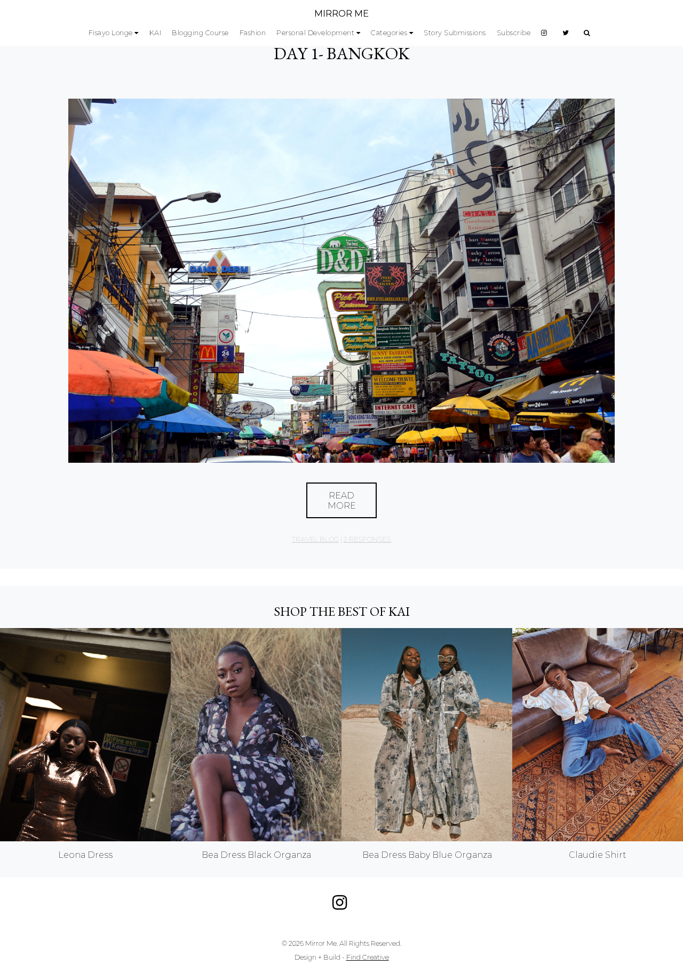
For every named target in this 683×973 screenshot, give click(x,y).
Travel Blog (315, 539)
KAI (155, 33)
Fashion (253, 33)
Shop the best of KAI (342, 611)
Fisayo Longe (111, 33)
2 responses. (368, 539)
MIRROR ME (341, 14)
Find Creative (367, 957)
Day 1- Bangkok (342, 53)
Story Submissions (455, 33)
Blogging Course (200, 33)
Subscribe (514, 33)
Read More (342, 500)
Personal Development (315, 33)
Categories (389, 33)
